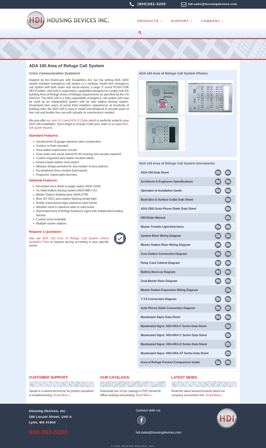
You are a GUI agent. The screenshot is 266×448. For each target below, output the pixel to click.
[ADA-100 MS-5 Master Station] (163, 116)
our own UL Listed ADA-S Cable (67, 120)
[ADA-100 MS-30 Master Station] (211, 80)
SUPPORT (180, 21)
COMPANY (211, 21)
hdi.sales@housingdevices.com (212, 4)
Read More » (62, 395)
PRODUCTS (149, 21)
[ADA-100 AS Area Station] (163, 80)
